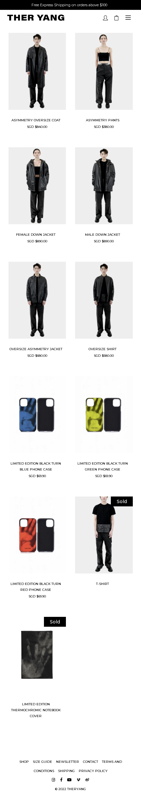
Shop (24, 762)
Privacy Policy (93, 771)
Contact (90, 762)
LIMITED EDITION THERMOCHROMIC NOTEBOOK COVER (36, 710)
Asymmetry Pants (102, 120)
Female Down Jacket (35, 234)
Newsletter (67, 762)
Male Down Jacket (102, 234)
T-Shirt (102, 584)
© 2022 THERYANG (70, 789)
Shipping (66, 771)
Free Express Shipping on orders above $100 (69, 5)
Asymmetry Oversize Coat (35, 120)
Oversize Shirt (102, 349)
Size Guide (42, 762)
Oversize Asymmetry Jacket (36, 349)
